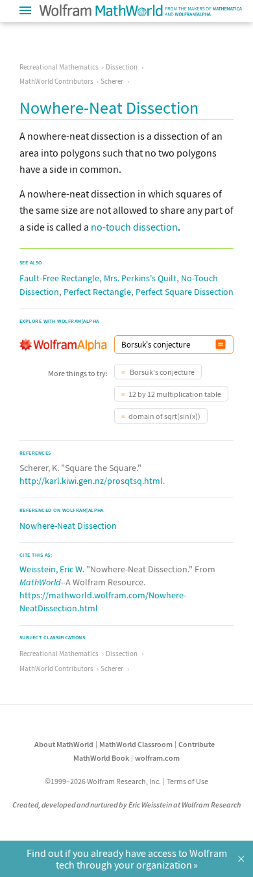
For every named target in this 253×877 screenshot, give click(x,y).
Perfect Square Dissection (185, 292)
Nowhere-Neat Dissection (68, 525)
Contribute (196, 744)
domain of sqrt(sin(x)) (164, 416)
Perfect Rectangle (97, 292)
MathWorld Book (101, 758)
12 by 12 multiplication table (174, 394)
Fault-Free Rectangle (59, 278)
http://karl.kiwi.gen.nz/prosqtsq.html (91, 481)
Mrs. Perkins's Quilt (140, 278)
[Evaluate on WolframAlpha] (220, 344)
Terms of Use (187, 781)
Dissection (122, 66)
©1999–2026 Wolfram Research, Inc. (103, 781)
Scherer (112, 81)
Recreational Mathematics (59, 66)
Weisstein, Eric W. (51, 569)
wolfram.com (157, 758)
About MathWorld (63, 744)
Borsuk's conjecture (161, 372)
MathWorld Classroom (136, 744)
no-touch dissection (134, 226)
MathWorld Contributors (56, 81)
